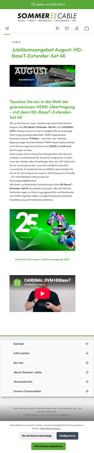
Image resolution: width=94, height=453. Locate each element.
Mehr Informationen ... (51, 428)
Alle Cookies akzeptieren (48, 446)
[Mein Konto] (77, 28)
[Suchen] (57, 28)
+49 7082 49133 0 (55, 4)
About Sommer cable (27, 372)
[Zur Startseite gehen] (47, 17)
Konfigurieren (67, 435)
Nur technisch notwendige (37, 435)
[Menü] (7, 28)
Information (21, 353)
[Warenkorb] (87, 28)
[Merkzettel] (67, 28)
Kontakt (18, 344)
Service (18, 362)
